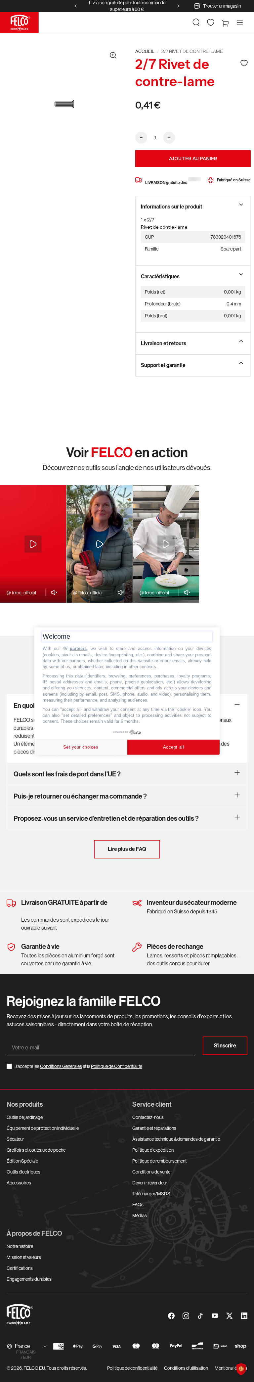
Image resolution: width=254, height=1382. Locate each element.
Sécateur (15, 1139)
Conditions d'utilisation (186, 1368)
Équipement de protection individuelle (43, 1128)
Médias (139, 1215)
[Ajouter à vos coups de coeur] (244, 63)
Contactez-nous (148, 1117)
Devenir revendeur (149, 1182)
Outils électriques (23, 1172)
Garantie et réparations (154, 1128)
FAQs (138, 1204)
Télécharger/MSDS (151, 1193)
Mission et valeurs (24, 1257)
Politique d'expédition (153, 1150)
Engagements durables (29, 1279)
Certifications (20, 1268)
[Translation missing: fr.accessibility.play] (33, 544)
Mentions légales (231, 1368)
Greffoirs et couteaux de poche (36, 1150)
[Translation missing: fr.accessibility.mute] (52, 592)
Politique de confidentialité (132, 1368)
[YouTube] (215, 1316)
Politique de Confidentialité (116, 1066)
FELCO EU (34, 1368)
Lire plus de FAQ (127, 849)
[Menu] (240, 22)
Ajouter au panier (193, 158)
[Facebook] (171, 1316)
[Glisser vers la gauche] (76, 6)
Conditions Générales (61, 1066)
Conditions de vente (151, 1172)
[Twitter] (229, 1316)
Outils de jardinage (25, 1117)
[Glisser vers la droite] (178, 6)
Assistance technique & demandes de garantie (176, 1139)
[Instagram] (186, 1316)
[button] (196, 22)
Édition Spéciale (22, 1161)
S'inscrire (225, 1045)
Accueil (144, 51)
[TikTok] (200, 1316)
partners (78, 648)
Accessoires (19, 1182)
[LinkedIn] (244, 1316)
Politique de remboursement (159, 1161)
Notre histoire (20, 1246)
